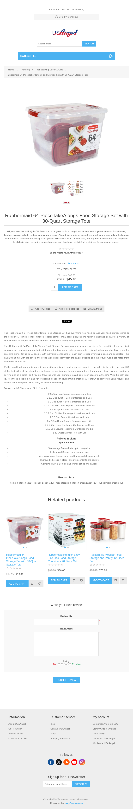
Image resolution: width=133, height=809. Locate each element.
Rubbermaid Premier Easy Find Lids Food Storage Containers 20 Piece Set (64, 558)
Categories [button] (28, 56)
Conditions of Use (17, 738)
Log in (65, 9)
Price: (61, 279)
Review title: (66, 616)
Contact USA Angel (60, 728)
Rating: (66, 661)
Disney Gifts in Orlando (104, 728)
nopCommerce (74, 803)
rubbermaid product (109, 482)
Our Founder (15, 728)
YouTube (74, 762)
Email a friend (95, 308)
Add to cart (70, 287)
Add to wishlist (42, 308)
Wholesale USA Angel (104, 743)
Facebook (51, 762)
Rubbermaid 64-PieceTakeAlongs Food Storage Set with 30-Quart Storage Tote (22, 559)
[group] (25, 530)
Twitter (59, 762)
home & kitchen (18, 482)
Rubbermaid (74, 263)
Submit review (66, 680)
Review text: (66, 628)
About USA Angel (17, 724)
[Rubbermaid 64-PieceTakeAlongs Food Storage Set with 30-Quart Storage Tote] (57, 188)
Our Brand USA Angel (104, 738)
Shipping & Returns (60, 738)
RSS (66, 762)
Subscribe (81, 784)
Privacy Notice (15, 733)
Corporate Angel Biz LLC (105, 724)
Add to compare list (69, 308)
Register (54, 9)
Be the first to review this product (66, 252)
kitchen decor (41, 482)
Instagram (82, 762)
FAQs (53, 733)
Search (89, 43)
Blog (52, 724)
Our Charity (98, 733)
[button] (23, 547)
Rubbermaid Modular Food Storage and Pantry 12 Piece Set (107, 558)
